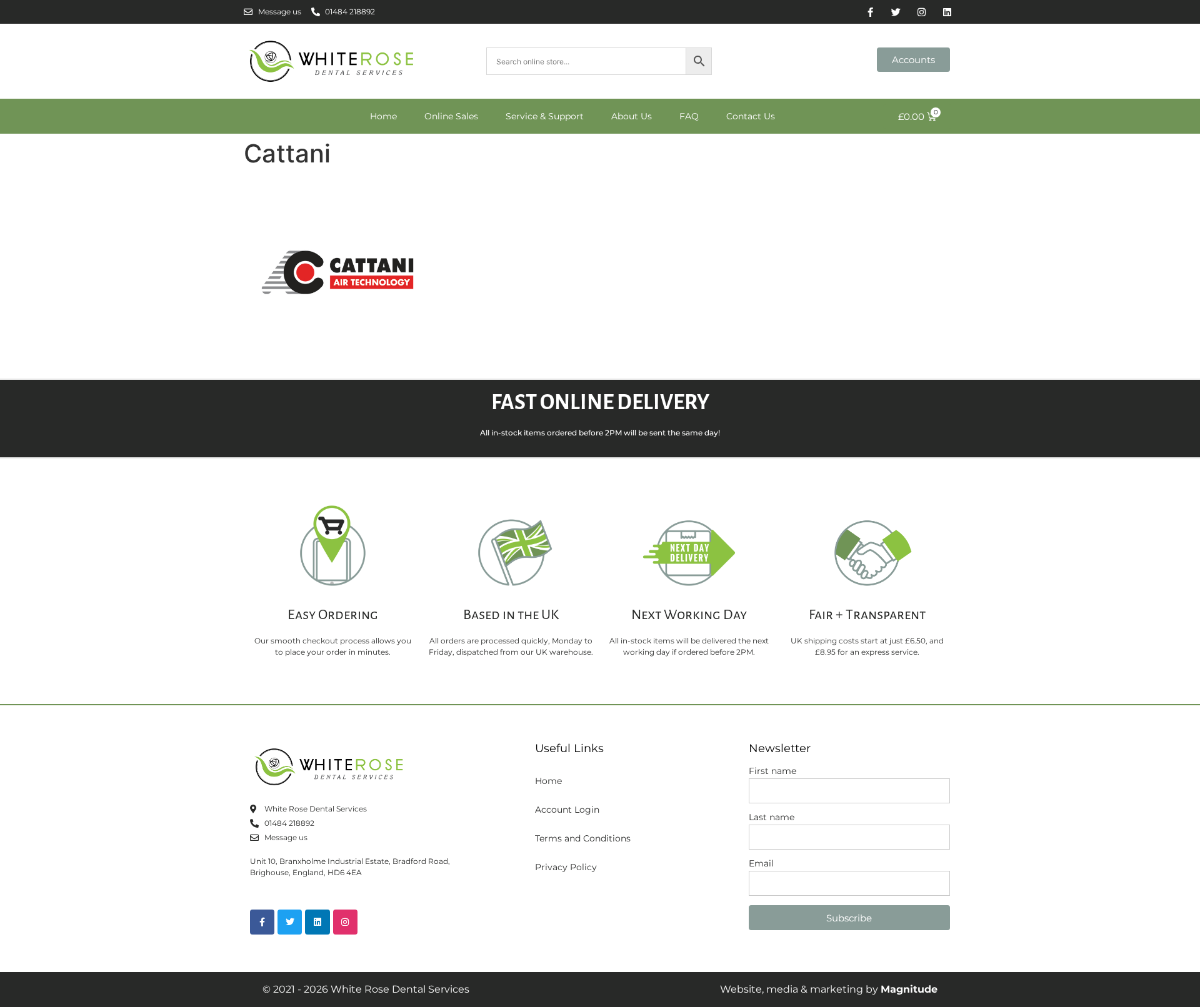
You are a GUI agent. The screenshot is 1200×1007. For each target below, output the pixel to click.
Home (383, 116)
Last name (771, 818)
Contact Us (750, 116)
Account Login (567, 809)
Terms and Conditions (583, 838)
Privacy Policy (566, 867)
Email (761, 864)
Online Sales (451, 116)
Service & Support (545, 116)
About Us (631, 116)
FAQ (689, 116)
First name (772, 771)
